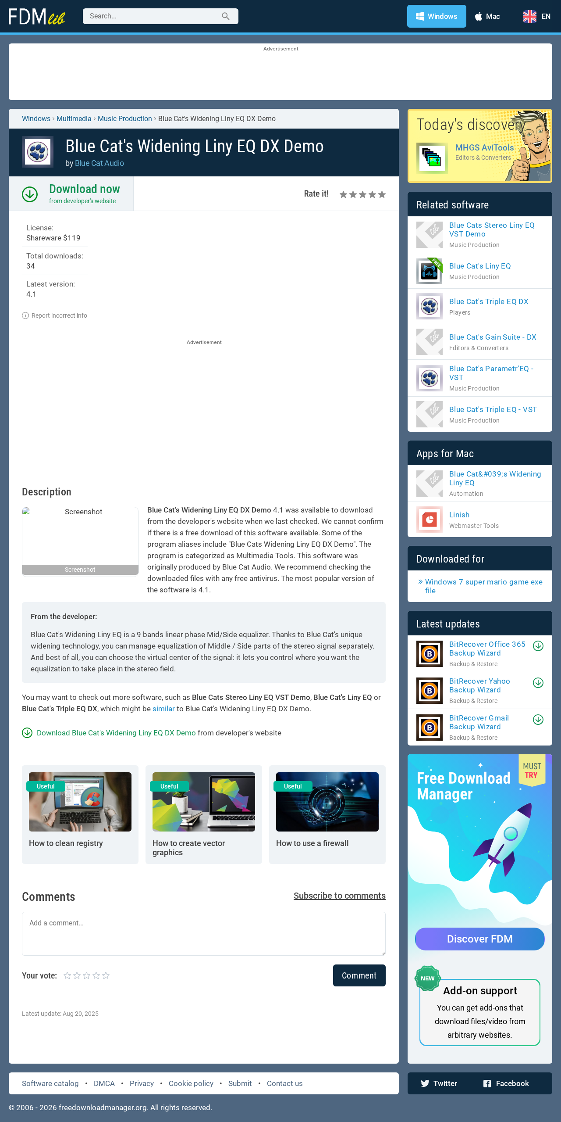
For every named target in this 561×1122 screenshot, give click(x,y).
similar (164, 708)
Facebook (512, 1083)
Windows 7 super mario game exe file (484, 586)
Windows (36, 119)
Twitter (445, 1083)
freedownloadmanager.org (103, 1107)
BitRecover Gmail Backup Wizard (479, 722)
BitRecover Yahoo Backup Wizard (479, 685)
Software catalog (50, 1083)
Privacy (142, 1083)
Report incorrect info (59, 315)
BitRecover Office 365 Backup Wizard (487, 648)
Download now (84, 189)
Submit (240, 1083)
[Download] (538, 646)
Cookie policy (191, 1083)
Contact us (285, 1083)
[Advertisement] (280, 72)
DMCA (104, 1083)
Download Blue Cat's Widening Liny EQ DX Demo (116, 732)
